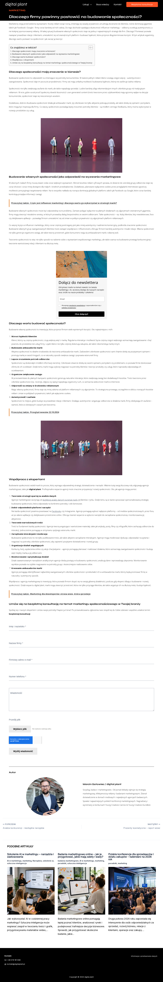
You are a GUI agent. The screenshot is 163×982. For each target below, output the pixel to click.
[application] (90, 4)
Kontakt (117, 4)
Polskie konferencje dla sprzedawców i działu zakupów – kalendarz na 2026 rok (131, 857)
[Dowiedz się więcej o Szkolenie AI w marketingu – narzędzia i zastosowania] (31, 890)
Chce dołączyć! (81, 314)
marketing (27, 861)
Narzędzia (37, 861)
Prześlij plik (14, 719)
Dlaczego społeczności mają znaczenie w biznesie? (33, 51)
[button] (142, 4)
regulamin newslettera (77, 305)
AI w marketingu (14, 861)
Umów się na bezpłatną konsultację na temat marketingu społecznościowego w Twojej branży (52, 63)
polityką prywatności (69, 308)
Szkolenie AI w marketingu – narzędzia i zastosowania (30, 855)
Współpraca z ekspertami (23, 60)
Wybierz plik (20, 729)
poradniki (62, 863)
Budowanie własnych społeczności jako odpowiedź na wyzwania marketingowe (46, 54)
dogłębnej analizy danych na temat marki (60, 500)
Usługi (86, 4)
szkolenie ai (48, 861)
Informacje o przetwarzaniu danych (144, 956)
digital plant (89, 977)
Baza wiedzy (102, 4)
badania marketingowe (68, 861)
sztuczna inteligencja (17, 863)
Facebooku (56, 511)
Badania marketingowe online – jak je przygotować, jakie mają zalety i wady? (80, 855)
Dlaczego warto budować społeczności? (29, 57)
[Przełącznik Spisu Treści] (89, 47)
